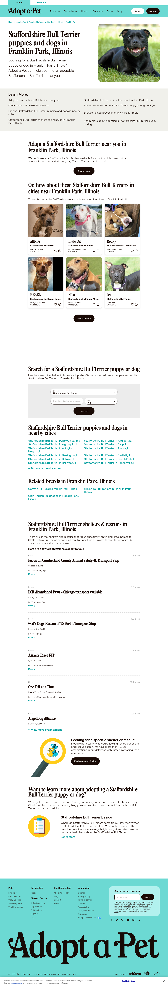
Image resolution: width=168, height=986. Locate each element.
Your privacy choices (87, 917)
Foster (110, 11)
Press (56, 903)
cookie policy (16, 983)
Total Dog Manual (16, 903)
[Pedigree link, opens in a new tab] (147, 973)
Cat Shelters (36, 910)
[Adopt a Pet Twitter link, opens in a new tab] (117, 920)
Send (147, 897)
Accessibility (83, 907)
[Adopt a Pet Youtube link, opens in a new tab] (128, 920)
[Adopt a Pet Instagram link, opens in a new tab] (134, 920)
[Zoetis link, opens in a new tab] (156, 973)
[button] (55, 251)
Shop (119, 11)
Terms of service (85, 900)
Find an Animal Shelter (85, 761)
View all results (84, 318)
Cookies (81, 903)
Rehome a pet (14, 896)
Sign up (152, 11)
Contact (57, 900)
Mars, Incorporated (86, 910)
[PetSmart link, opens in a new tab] (135, 973)
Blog (56, 896)
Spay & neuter (14, 900)
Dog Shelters (36, 906)
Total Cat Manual (15, 907)
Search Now (84, 171)
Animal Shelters (38, 903)
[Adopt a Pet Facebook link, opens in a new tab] (112, 920)
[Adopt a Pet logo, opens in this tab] (84, 950)
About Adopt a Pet (62, 893)
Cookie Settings (68, 974)
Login (137, 11)
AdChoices (82, 914)
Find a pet (12, 893)
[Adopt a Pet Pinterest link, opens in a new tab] (123, 920)
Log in (33, 917)
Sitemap (81, 893)
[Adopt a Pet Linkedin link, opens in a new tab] (139, 920)
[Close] (164, 981)
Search (84, 411)
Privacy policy (84, 896)
